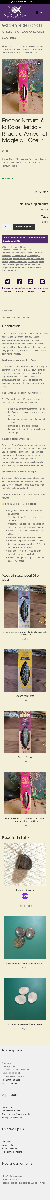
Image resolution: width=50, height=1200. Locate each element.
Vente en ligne (8, 1145)
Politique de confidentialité (14, 1117)
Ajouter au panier (23, 226)
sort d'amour (35, 267)
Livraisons (6, 1141)
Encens (39, 46)
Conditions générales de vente (16, 1114)
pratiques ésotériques (25, 264)
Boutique (16, 46)
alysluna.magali (13, 1079)
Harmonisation (28, 46)
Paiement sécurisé (10, 1148)
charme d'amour (19, 255)
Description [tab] (7, 309)
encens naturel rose (21, 258)
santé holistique (22, 267)
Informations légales (11, 1110)
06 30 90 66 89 (18, 2)
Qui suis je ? (7, 1107)
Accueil (8, 46)
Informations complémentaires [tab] (15, 317)
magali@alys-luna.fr (33, 2)
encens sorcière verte (18, 261)
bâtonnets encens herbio (23, 252)
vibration (6, 270)
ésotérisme (33, 261)
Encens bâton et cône (11, 49)
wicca (13, 270)
